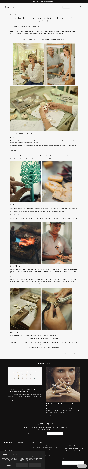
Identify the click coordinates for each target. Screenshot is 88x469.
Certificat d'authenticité (23, 445)
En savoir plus (11, 400)
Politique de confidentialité (26, 460)
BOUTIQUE (39, 6)
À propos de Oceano (7, 445)
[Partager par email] (74, 353)
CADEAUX (30, 8)
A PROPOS (22, 8)
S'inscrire (55, 433)
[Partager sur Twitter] (57, 353)
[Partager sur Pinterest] (66, 353)
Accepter (22, 465)
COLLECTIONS (48, 6)
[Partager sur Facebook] (49, 353)
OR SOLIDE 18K (31, 6)
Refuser (35, 465)
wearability (46, 145)
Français (72, 7)
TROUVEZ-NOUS (46, 8)
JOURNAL (37, 8)
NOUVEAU (22, 6)
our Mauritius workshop (33, 26)
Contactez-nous (21, 448)
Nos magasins (6, 448)
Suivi (19, 450)
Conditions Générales (8, 450)
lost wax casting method (20, 208)
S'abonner (72, 463)
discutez (47, 453)
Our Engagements (23, 14)
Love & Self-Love (11, 386)
